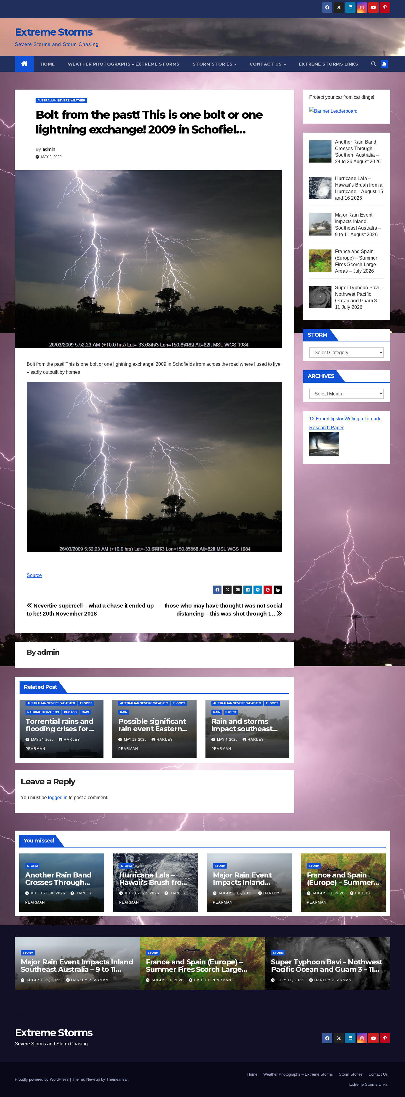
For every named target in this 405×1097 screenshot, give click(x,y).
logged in (58, 797)
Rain (85, 712)
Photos (70, 712)
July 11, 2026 (291, 980)
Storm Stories (213, 64)
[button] (373, 63)
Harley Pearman (90, 980)
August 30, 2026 (48, 893)
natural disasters (43, 712)
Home (48, 64)
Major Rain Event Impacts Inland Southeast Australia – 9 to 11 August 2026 (77, 969)
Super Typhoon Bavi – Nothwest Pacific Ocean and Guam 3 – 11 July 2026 (326, 969)
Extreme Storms (53, 32)
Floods (86, 703)
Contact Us (266, 64)
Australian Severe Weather (61, 100)
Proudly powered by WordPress (42, 1079)
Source (34, 575)
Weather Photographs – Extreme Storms (124, 64)
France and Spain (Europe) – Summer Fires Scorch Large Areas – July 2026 (194, 969)
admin (48, 149)
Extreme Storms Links (328, 64)
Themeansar (116, 1079)
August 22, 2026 (142, 893)
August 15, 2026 (236, 893)
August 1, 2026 (329, 893)
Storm (230, 712)
